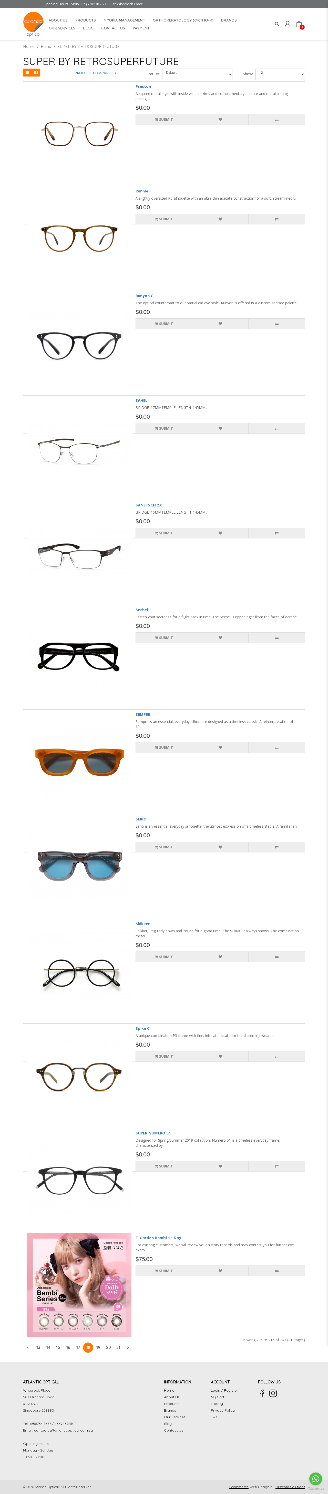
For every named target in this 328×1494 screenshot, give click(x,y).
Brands (170, 1410)
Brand (46, 46)
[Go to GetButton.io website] (316, 1488)
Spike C (143, 1028)
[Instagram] (273, 1393)
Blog (168, 1423)
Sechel (142, 609)
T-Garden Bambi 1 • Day (158, 1237)
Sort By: (153, 73)
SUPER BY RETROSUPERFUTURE (88, 46)
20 (108, 1347)
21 (118, 1347)
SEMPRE (143, 714)
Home (29, 46)
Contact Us (173, 1430)
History (217, 1403)
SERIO (141, 818)
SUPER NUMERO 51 (153, 1132)
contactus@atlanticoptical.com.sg (63, 1430)
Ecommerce (239, 1487)
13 (38, 1347)
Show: (248, 73)
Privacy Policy (223, 1410)
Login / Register (224, 1390)
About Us (172, 1397)
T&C (214, 1417)
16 (68, 1347)
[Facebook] (262, 1393)
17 (78, 1347)
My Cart (217, 1397)
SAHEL (141, 400)
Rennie (142, 190)
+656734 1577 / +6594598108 (53, 1423)
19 (98, 1347)
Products (171, 1403)
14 (48, 1347)
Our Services (175, 1417)
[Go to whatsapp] (315, 1479)
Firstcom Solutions (290, 1487)
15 (58, 1347)
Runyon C (144, 295)
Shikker (143, 923)
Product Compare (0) (95, 72)
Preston (143, 86)
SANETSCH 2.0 (149, 504)
